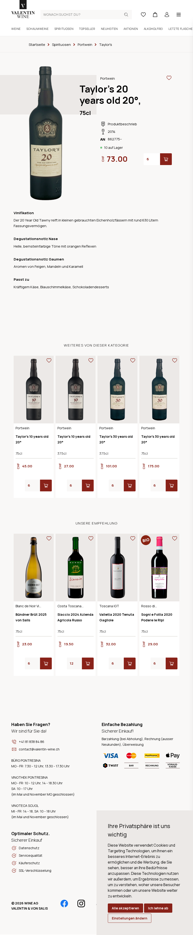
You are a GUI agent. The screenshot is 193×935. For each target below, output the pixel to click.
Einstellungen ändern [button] (129, 918)
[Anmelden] (167, 14)
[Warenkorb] (155, 14)
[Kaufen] (166, 159)
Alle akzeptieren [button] (125, 908)
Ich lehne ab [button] (158, 908)
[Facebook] (64, 903)
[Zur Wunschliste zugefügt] (169, 78)
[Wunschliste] (143, 14)
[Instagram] (81, 903)
